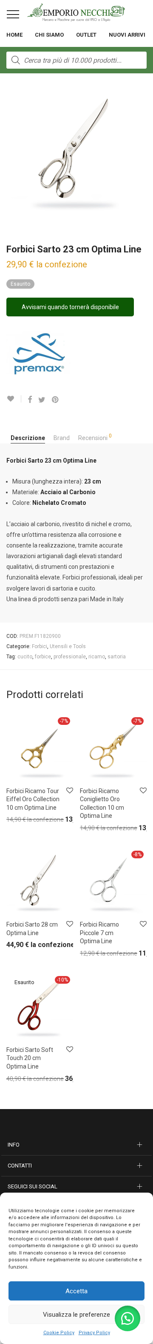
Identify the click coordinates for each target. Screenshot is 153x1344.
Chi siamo (49, 35)
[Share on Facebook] (30, 400)
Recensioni (95, 437)
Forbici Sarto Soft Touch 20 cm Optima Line (29, 1058)
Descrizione (28, 437)
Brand (62, 437)
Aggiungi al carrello (25, 821)
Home (14, 35)
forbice (43, 657)
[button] (127, 1318)
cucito (24, 657)
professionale (70, 657)
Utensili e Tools (68, 646)
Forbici (39, 646)
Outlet (86, 35)
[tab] (27, 438)
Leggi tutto (14, 1080)
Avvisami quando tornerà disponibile (70, 307)
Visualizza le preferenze (76, 1314)
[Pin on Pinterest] (56, 400)
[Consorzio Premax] (38, 353)
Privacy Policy (94, 1332)
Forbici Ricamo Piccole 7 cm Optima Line (99, 932)
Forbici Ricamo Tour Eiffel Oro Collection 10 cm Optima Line (33, 799)
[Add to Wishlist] (13, 399)
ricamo (96, 657)
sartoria (117, 657)
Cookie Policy (58, 1332)
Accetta (76, 1291)
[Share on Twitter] (41, 400)
